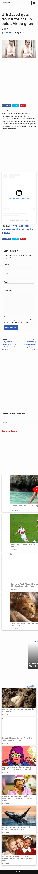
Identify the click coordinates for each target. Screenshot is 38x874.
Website (6, 282)
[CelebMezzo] (8, 2)
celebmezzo (8, 33)
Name (6, 265)
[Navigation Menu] (33, 3)
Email (6, 273)
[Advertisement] (19, 84)
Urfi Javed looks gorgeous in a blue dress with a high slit (17, 229)
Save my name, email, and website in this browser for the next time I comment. (18, 321)
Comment (8, 291)
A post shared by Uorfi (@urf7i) (19, 220)
